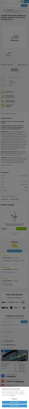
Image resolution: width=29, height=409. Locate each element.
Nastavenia (14, 398)
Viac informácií (12, 395)
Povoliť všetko (14, 405)
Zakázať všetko (14, 402)
